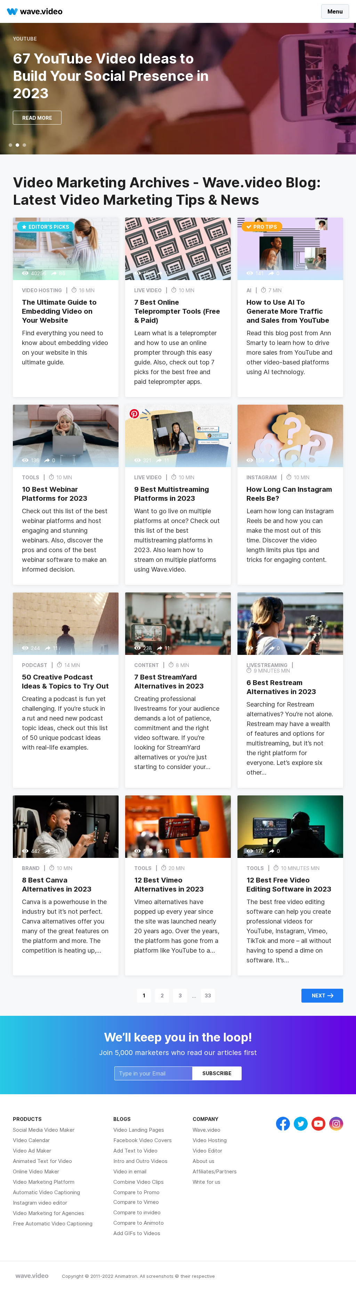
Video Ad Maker (32, 1150)
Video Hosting (210, 1140)
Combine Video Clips (138, 1182)
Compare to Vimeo (136, 1202)
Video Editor (207, 1150)
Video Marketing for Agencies (48, 1213)
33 (208, 995)
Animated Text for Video (42, 1161)
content (146, 665)
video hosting (42, 290)
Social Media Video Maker (43, 1130)
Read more (37, 118)
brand (31, 868)
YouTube (25, 38)
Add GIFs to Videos (136, 1233)
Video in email (129, 1171)
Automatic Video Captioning (46, 1192)
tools (30, 477)
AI (248, 290)
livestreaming (267, 665)
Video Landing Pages (138, 1130)
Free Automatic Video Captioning (52, 1223)
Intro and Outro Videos (140, 1161)
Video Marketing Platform (43, 1182)
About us (204, 1161)
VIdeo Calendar (31, 1140)
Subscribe (217, 1073)
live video (148, 290)
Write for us (206, 1182)
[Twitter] (301, 1124)
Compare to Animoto (138, 1223)
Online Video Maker (36, 1171)
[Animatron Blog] (32, 1276)
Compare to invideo (137, 1212)
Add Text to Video (135, 1150)
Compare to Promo (136, 1192)
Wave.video (206, 1130)
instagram (261, 477)
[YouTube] (318, 1124)
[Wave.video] (35, 11)
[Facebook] (283, 1124)
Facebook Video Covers (142, 1140)
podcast (34, 665)
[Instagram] (336, 1124)
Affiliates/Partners (215, 1171)
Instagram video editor (40, 1202)
